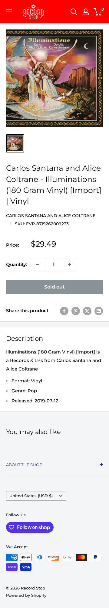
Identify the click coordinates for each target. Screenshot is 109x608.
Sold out (54, 287)
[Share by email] (98, 310)
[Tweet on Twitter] (87, 310)
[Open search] (74, 12)
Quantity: (16, 264)
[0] (98, 11)
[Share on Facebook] (64, 310)
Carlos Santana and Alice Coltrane (50, 215)
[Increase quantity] (69, 264)
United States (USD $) (31, 496)
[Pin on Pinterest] (75, 310)
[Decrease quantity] (37, 264)
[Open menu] (9, 11)
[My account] (86, 12)
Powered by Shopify (26, 595)
